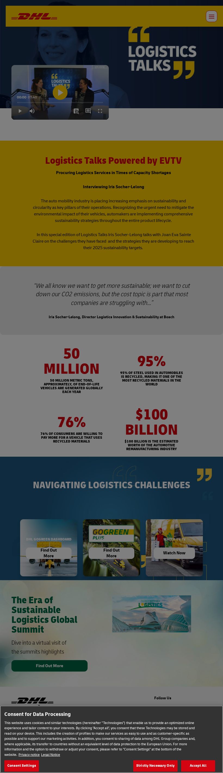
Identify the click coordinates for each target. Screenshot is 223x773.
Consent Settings (21, 765)
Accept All (198, 765)
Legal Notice (50, 755)
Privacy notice (29, 755)
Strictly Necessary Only (155, 765)
